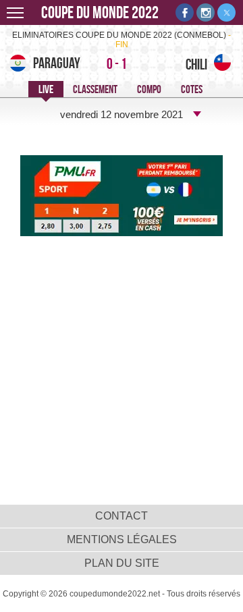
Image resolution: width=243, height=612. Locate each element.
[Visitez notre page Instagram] (205, 12)
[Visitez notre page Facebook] (185, 12)
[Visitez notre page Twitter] (226, 12)
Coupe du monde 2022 (100, 12)
